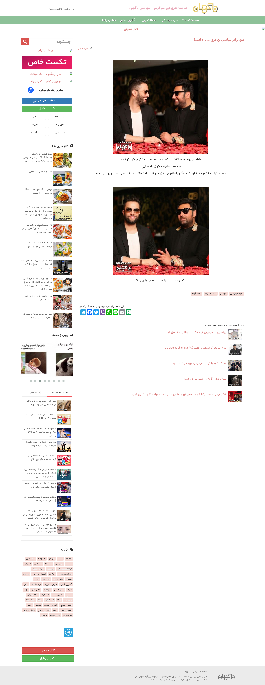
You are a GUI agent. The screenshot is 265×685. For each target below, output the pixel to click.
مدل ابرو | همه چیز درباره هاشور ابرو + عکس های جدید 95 (40, 402)
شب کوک (45, 595)
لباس (26, 584)
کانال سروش (48, 650)
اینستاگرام (196, 293)
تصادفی (33, 393)
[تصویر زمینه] (47, 81)
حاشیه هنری (84, 48)
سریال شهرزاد (51, 584)
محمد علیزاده (210, 293)
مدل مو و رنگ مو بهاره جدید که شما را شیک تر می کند (37, 315)
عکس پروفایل (47, 108)
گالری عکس (127, 20)
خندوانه (41, 558)
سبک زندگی (169, 20)
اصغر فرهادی (66, 610)
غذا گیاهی (49, 600)
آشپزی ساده (58, 595)
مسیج (69, 595)
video (69, 558)
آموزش (28, 564)
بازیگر (51, 558)
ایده (39, 600)
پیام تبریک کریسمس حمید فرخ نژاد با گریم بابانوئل (195, 348)
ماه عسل (45, 579)
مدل (36, 579)
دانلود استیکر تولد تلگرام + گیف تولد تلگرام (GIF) (40, 416)
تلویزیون (59, 564)
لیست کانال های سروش (47, 101)
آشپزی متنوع (44, 610)
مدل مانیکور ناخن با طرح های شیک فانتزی (38, 298)
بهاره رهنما (55, 615)
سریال (26, 574)
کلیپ (60, 558)
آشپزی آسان (66, 584)
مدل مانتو (33, 125)
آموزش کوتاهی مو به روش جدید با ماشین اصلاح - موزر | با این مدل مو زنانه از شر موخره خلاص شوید (39, 514)
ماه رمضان (35, 589)
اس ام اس (58, 589)
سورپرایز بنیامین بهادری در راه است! (219, 40)
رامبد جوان (58, 579)
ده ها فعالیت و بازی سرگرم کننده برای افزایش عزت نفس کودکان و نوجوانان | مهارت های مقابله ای (38, 212)
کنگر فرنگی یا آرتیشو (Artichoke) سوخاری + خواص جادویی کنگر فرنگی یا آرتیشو (37, 157)
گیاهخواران (32, 595)
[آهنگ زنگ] (47, 90)
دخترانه (68, 600)
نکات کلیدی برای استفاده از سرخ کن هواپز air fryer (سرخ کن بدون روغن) (36, 264)
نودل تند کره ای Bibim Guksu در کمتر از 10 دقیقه (37, 191)
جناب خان (30, 558)
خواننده (48, 564)
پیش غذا (30, 600)
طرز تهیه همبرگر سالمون (40, 172)
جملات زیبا (147, 20)
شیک (69, 589)
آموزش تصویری (65, 574)
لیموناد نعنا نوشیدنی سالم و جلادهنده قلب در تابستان (39, 244)
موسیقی (50, 569)
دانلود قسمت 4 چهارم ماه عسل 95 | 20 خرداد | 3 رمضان (39, 499)
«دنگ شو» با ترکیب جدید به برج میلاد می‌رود (199, 363)
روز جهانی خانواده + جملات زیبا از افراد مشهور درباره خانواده (40, 444)
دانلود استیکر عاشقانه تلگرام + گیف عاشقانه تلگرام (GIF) (41, 457)
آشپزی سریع (66, 605)
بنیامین (223, 293)
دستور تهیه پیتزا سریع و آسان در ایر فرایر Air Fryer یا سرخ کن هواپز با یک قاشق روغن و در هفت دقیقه (37, 284)
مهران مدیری (29, 610)
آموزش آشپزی (50, 605)
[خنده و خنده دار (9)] (47, 359)
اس (54, 610)
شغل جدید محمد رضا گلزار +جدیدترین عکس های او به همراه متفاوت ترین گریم (179, 394)
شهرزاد (47, 589)
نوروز (69, 579)
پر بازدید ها (58, 393)
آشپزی (34, 132)
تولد (26, 589)
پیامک (38, 605)
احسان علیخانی (39, 574)
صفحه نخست (190, 20)
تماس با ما (109, 20)
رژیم (30, 605)
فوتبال (44, 615)
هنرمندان (67, 615)
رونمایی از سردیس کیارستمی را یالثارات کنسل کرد (196, 332)
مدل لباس (60, 132)
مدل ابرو (60, 125)
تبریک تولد (60, 117)
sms (59, 600)
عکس (51, 574)
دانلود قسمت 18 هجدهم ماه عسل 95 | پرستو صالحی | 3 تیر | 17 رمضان (39, 432)
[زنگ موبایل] (47, 74)
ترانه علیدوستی (65, 569)
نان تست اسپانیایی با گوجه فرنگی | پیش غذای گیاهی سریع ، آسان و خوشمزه (36, 228)
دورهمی (37, 564)
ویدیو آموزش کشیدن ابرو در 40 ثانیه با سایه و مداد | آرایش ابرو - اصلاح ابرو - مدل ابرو (40, 528)
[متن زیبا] (47, 62)
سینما (69, 564)
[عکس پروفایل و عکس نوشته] (47, 51)
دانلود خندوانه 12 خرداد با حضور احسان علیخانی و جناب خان (40, 485)
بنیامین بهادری (236, 293)
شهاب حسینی (37, 569)
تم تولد (33, 117)
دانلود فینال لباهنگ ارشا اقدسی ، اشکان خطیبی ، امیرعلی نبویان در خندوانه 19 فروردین (40, 473)
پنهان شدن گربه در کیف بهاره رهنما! (205, 379)
